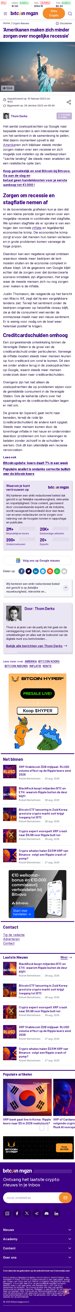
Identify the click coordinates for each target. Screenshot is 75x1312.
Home (6, 23)
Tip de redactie (14, 935)
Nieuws (8, 1230)
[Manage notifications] (66, 1292)
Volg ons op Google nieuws (41, 560)
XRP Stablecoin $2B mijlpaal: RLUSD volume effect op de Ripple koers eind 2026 (45, 770)
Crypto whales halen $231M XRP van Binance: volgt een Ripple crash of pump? (43, 854)
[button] (70, 13)
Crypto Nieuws (20, 23)
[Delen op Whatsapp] (57, 571)
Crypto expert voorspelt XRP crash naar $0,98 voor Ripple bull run (43, 833)
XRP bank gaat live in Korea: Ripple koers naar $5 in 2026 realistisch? (27, 1121)
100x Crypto (53, 13)
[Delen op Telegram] (43, 571)
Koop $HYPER (37, 710)
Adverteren (11, 939)
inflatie (37, 228)
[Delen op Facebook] (21, 571)
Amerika (9, 145)
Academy (10, 1239)
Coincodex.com (62, 1271)
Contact (8, 943)
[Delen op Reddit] (50, 571)
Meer (64, 957)
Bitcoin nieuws (16, 666)
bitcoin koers (49, 661)
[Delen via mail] (64, 571)
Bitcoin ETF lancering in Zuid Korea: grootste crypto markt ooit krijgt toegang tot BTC (43, 813)
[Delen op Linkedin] (36, 571)
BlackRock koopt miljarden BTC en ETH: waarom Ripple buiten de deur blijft (43, 792)
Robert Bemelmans (30, 778)
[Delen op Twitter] (29, 571)
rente (47, 666)
